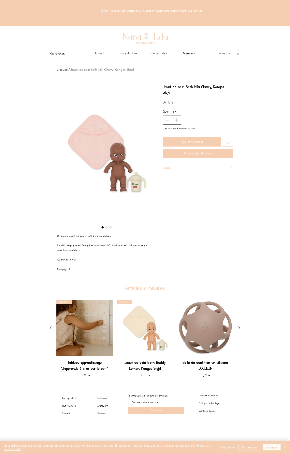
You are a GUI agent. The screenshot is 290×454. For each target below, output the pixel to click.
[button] (238, 53)
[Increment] (177, 120)
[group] (145, 341)
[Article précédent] (50, 327)
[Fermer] (285, 447)
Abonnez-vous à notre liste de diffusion (147, 395)
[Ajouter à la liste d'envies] (228, 142)
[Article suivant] (239, 327)
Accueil (62, 69)
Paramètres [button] (228, 447)
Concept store (69, 398)
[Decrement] (166, 120)
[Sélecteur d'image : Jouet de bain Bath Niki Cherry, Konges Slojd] (103, 227)
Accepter (271, 447)
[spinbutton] (172, 120)
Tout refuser (249, 447)
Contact (66, 413)
